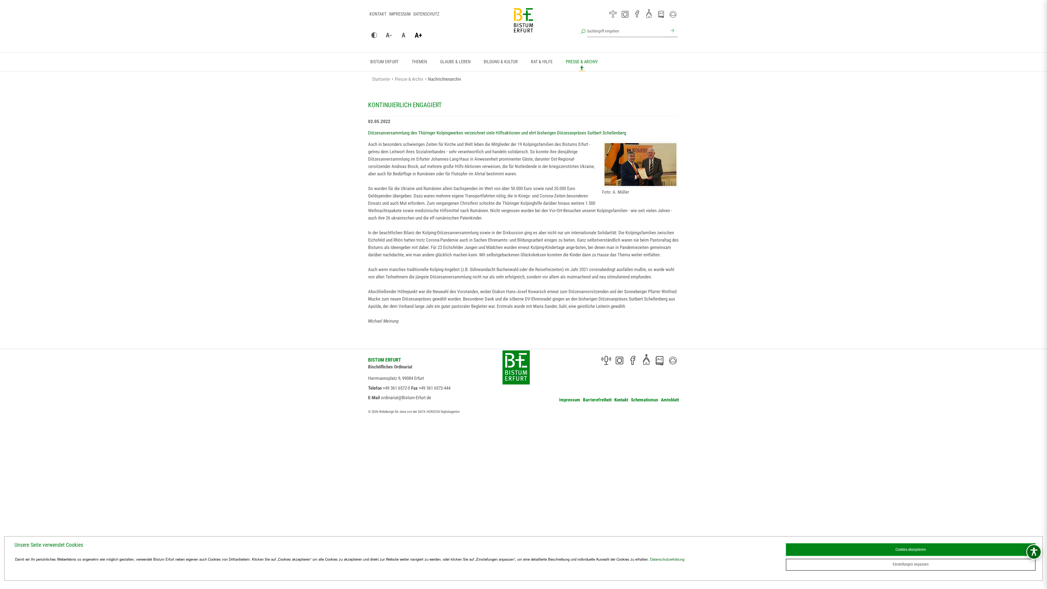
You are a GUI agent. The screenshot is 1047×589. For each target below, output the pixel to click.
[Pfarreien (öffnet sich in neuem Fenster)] (649, 13)
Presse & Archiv (582, 61)
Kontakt (377, 14)
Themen (419, 61)
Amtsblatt (670, 399)
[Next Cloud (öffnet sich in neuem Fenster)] (673, 14)
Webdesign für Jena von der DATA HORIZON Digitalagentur (419, 412)
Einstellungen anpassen (911, 564)
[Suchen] (672, 31)
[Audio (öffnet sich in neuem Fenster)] (613, 14)
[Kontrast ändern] (374, 35)
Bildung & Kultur (501, 61)
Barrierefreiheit (597, 399)
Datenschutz (426, 14)
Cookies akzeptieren (910, 549)
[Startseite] (523, 24)
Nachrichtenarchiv (444, 79)
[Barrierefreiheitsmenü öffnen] (1034, 552)
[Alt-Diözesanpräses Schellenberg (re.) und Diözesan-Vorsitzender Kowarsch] (640, 164)
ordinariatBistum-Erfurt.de (406, 397)
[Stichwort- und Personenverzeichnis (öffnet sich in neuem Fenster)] (661, 14)
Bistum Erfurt (384, 61)
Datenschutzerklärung (667, 559)
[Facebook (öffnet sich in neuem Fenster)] (637, 14)
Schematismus (644, 399)
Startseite (381, 79)
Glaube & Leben (455, 61)
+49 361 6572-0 (396, 388)
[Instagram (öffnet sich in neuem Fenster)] (625, 14)
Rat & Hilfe (542, 61)
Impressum (400, 14)
